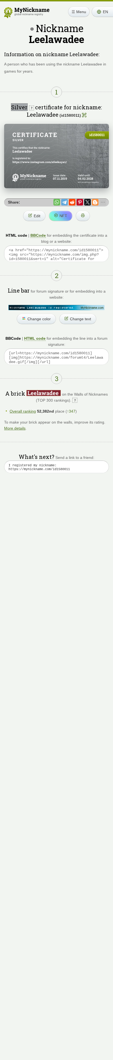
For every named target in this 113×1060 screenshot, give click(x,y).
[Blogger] (95, 202)
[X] (87, 202)
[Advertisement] (56, 547)
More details (15, 428)
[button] (102, 12)
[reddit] (72, 202)
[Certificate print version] (83, 216)
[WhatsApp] (56, 202)
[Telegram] (64, 202)
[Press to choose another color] (56, 307)
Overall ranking (23, 411)
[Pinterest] (80, 202)
